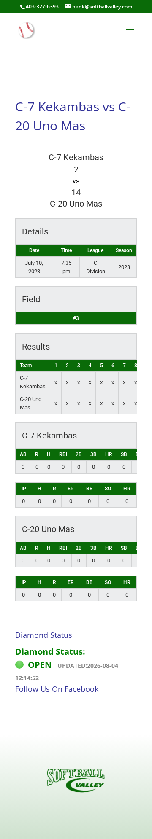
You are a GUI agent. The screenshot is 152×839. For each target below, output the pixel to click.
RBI (63, 454)
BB (89, 489)
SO (108, 489)
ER (71, 489)
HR (108, 454)
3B (93, 454)
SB (124, 454)
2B (79, 454)
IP (24, 489)
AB (23, 454)
